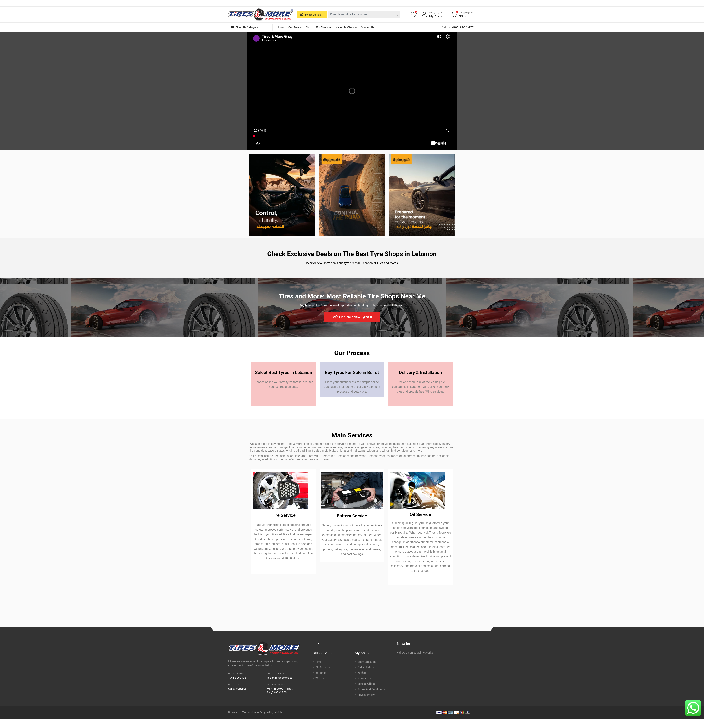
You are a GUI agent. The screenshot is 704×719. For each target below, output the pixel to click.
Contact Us (367, 27)
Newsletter (364, 678)
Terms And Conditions (371, 689)
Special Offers (366, 683)
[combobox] (364, 14)
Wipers (319, 678)
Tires (318, 661)
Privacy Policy (366, 694)
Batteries (320, 672)
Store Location (367, 661)
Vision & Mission (346, 27)
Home (280, 27)
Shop (309, 27)
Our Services (323, 27)
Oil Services (322, 667)
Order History (366, 667)
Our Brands (295, 27)
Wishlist (362, 672)
